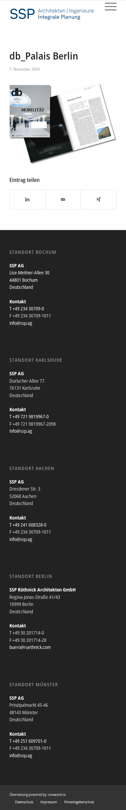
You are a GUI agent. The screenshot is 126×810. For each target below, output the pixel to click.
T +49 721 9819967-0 (29, 416)
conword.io (57, 794)
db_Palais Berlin (43, 56)
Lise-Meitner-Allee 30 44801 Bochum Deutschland (29, 279)
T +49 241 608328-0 (27, 525)
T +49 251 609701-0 (27, 741)
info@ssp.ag (20, 323)
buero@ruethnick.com (30, 647)
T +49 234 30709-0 (26, 308)
